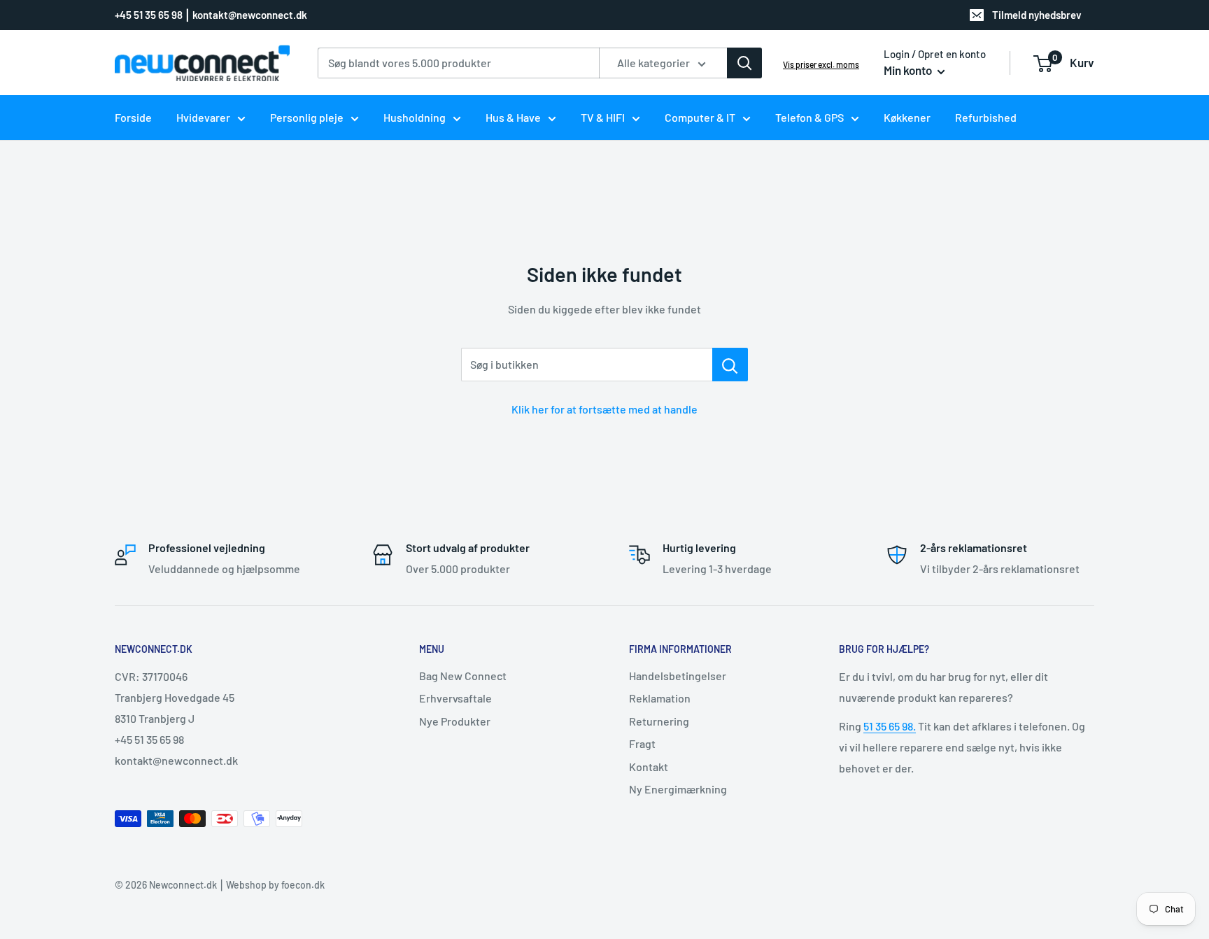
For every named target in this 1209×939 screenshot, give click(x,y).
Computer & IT (700, 117)
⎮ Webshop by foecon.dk (271, 885)
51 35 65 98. (889, 726)
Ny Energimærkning (678, 789)
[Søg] (744, 63)
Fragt (642, 743)
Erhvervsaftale (455, 698)
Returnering (659, 721)
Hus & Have (513, 117)
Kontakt (648, 766)
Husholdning (414, 117)
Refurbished (986, 117)
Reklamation (660, 698)
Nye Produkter (454, 721)
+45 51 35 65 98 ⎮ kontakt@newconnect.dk (211, 14)
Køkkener (907, 117)
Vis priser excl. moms (821, 64)
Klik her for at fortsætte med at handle (604, 409)
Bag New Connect (463, 675)
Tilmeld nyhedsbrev (1037, 14)
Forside (133, 117)
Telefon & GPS (809, 117)
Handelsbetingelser (677, 675)
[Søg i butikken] (730, 364)
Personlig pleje (307, 117)
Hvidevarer (203, 117)
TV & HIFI (603, 117)
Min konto (909, 70)
